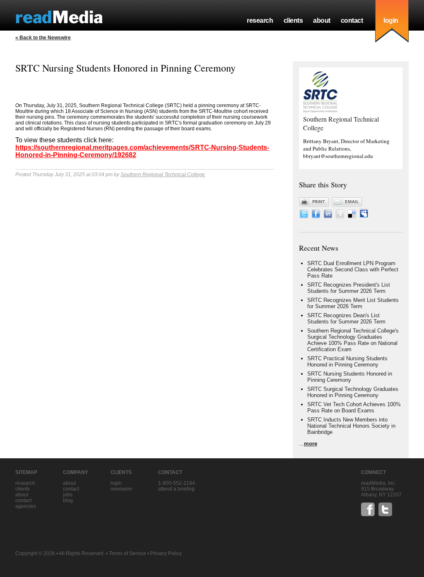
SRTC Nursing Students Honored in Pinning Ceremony (349, 377)
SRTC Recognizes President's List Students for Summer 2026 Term (348, 288)
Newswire (121, 489)
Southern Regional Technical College (162, 174)
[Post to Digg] (340, 216)
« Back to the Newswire (43, 38)
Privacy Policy (166, 553)
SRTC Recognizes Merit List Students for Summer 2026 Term (353, 303)
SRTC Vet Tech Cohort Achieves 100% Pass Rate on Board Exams (354, 407)
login (390, 20)
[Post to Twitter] (304, 216)
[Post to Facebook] (316, 216)
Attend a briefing (176, 489)
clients (293, 20)
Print (314, 202)
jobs (67, 495)
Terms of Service (127, 553)
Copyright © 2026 (35, 553)
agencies (25, 506)
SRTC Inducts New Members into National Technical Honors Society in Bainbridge (351, 426)
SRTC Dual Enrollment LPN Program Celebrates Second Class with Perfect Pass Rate (352, 269)
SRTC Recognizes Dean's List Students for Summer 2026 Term (346, 318)
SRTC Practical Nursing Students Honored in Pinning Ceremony (347, 361)
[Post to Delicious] (352, 216)
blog (68, 500)
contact (352, 20)
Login (116, 483)
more (310, 444)
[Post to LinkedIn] (328, 216)
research (260, 20)
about (321, 20)
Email (347, 202)
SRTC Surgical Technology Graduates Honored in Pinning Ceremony (352, 392)
